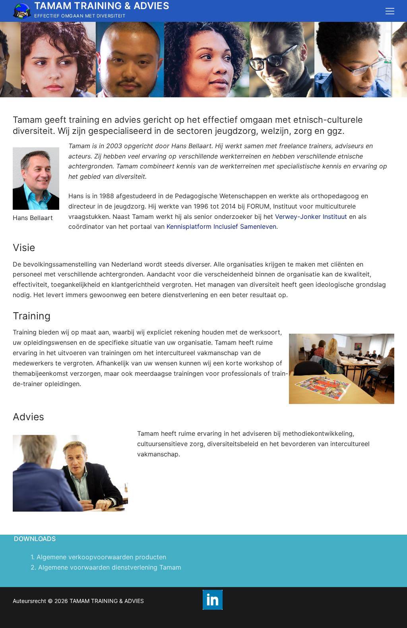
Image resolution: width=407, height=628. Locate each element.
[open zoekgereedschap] (390, 60)
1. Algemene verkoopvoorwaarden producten (98, 557)
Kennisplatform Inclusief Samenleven (221, 226)
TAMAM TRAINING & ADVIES (101, 6)
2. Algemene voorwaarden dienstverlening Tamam (106, 567)
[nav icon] (390, 11)
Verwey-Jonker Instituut (311, 216)
